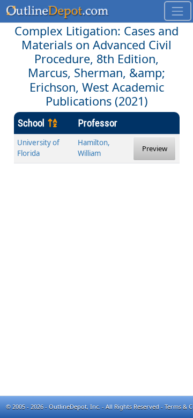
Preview (154, 148)
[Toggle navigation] (177, 11)
